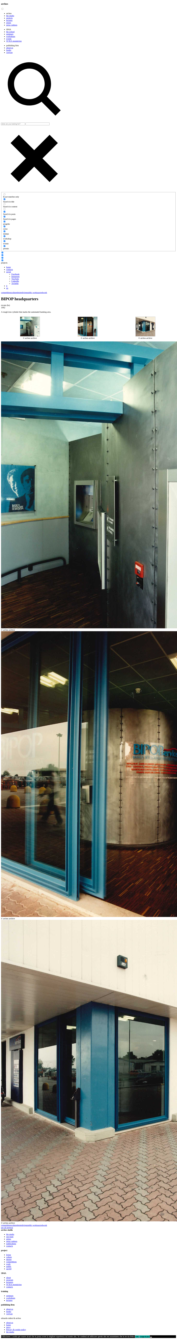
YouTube (15, 279)
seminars (9, 34)
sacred (40, 292)
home (8, 267)
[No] (151, 1337)
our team (9, 1237)
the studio (10, 16)
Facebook (15, 274)
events (8, 39)
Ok (137, 1337)
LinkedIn (15, 281)
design (19, 292)
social (8, 272)
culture (14, 292)
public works (32, 292)
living (24, 292)
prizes (8, 23)
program (9, 1280)
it (6, 286)
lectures (9, 20)
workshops (10, 36)
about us (9, 48)
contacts (9, 269)
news (8, 1327)
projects (9, 18)
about (8, 1277)
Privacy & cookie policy (16, 1330)
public (8, 1266)
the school (10, 32)
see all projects (7, 1228)
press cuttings (11, 25)
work (45, 292)
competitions (6, 292)
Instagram (15, 276)
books (8, 50)
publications (11, 1244)
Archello (15, 283)
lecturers (9, 1282)
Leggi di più (144, 1337)
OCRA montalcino (14, 41)
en (7, 288)
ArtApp (9, 52)
